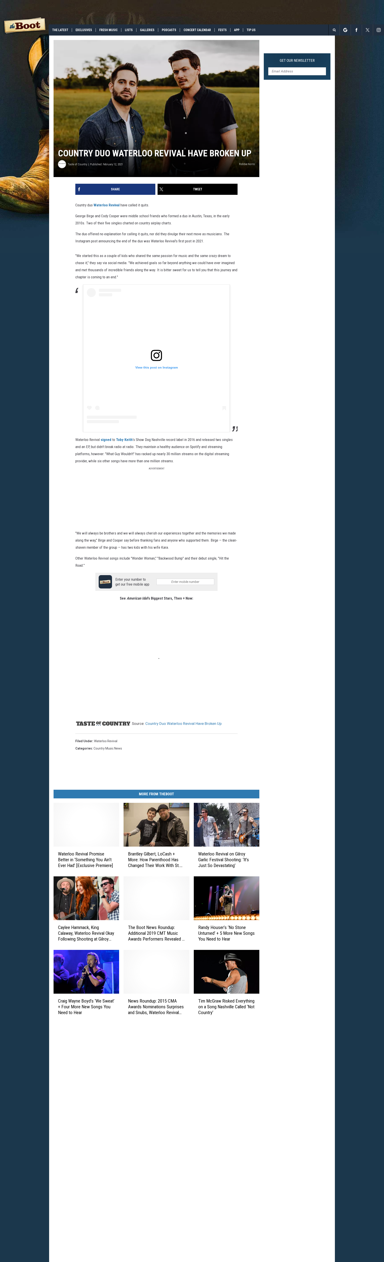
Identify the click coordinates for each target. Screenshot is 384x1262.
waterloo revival (105, 741)
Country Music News (108, 748)
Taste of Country (77, 164)
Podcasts (169, 30)
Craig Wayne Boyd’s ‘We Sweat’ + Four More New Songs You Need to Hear (86, 1006)
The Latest (60, 30)
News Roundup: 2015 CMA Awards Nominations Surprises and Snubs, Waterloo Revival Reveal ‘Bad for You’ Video (156, 1006)
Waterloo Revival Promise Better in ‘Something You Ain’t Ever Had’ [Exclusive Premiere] (85, 859)
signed (106, 439)
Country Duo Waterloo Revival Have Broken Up (183, 723)
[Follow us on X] (367, 30)
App (236, 30)
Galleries (147, 30)
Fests (222, 30)
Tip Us (251, 30)
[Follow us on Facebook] (356, 30)
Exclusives (84, 30)
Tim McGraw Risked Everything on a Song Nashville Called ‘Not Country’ (226, 1006)
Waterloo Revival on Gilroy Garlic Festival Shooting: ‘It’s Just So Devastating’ (223, 859)
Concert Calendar (197, 30)
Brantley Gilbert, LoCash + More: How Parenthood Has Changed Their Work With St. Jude (154, 859)
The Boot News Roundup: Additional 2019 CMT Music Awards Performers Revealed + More (156, 933)
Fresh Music (108, 30)
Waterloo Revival (107, 205)
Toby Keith (124, 439)
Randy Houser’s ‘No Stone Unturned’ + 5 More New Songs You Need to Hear (226, 933)
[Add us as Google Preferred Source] (345, 30)
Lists (129, 30)
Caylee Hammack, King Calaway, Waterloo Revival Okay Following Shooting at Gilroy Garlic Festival (86, 933)
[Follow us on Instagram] (378, 30)
